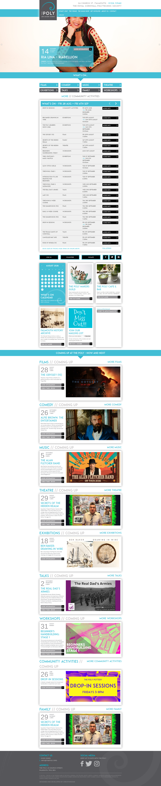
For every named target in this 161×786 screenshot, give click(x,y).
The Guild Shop (83, 11)
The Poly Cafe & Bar (106, 288)
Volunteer (70, 257)
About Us (105, 11)
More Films (115, 361)
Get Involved (95, 11)
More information (81, 42)
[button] (1, 44)
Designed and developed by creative (57, 782)
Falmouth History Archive (52, 332)
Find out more (74, 299)
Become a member (75, 344)
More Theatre (113, 490)
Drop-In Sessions (52, 679)
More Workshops (110, 618)
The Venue (73, 11)
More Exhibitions (111, 532)
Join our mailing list (76, 332)
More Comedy (113, 404)
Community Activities (85, 96)
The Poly (48, 10)
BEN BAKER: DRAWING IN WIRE (52, 547)
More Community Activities (104, 661)
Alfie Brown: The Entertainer (52, 419)
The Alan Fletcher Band (50, 462)
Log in (61, 15)
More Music (114, 447)
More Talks (115, 575)
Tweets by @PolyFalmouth (103, 309)
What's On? (63, 11)
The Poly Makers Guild (79, 288)
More (107, 108)
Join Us (48, 257)
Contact (113, 11)
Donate (91, 257)
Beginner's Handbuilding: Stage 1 (50, 634)
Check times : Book (48, 388)
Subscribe (87, 336)
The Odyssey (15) (51, 374)
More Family (114, 709)
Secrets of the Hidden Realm (50, 505)
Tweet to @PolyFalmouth (107, 311)
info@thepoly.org (49, 760)
